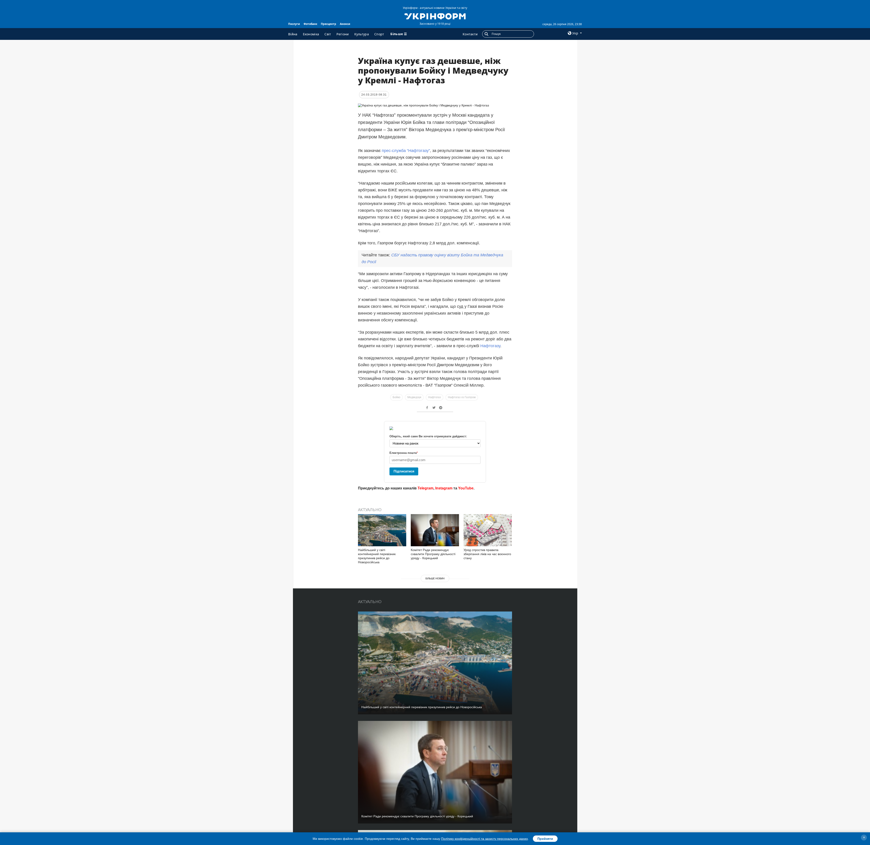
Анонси (345, 24)
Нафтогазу (490, 346)
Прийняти (545, 838)
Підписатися (404, 471)
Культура (361, 34)
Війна (292, 34)
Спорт (379, 34)
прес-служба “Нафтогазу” (406, 150)
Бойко (396, 397)
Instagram (443, 488)
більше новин (435, 578)
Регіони (342, 34)
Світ (327, 34)
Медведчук (414, 397)
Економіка (311, 34)
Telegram (425, 488)
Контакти (470, 34)
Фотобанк (310, 24)
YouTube (466, 488)
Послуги (294, 24)
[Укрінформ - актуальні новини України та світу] (434, 15)
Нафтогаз (434, 397)
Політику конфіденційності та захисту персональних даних (484, 838)
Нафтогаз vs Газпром (462, 397)
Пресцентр (328, 24)
